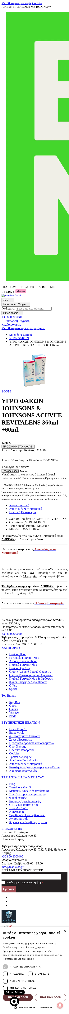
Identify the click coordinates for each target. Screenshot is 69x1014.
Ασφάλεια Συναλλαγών (23, 760)
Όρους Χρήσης (34, 882)
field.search (8, 308)
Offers (13, 685)
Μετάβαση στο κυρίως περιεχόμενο (23, 328)
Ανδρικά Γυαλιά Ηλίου (23, 661)
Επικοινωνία (16, 732)
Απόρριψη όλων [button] (50, 997)
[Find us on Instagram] (10, 901)
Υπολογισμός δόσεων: (15, 467)
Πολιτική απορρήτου (21, 750)
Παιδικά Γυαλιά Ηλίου (23, 664)
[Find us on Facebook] (10, 897)
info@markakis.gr (12, 867)
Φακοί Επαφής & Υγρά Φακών (28, 682)
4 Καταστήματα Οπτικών (24, 736)
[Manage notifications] (60, 1005)
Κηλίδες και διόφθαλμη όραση (28, 822)
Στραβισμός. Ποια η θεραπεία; (27, 815)
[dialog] (34, 970)
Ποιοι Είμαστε (18, 729)
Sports (13, 689)
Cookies (14, 753)
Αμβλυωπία (16, 811)
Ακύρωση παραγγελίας (23, 770)
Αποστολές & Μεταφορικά (25, 763)
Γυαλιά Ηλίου (17, 654)
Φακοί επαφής (17, 797)
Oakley (13, 709)
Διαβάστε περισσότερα (48, 958)
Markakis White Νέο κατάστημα (29, 790)
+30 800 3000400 (12, 633)
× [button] (64, 930)
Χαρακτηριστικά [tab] (19, 505)
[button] (6, 391)
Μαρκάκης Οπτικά (20, 334)
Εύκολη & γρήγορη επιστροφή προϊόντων (34, 767)
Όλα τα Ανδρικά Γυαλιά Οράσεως (30, 671)
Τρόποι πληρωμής (20, 757)
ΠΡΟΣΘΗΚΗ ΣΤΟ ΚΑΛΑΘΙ (18, 446)
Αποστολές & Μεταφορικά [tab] (25, 508)
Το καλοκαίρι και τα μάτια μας (27, 794)
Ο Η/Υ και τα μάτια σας (23, 804)
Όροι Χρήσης (17, 746)
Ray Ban (14, 702)
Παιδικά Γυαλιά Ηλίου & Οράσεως (31, 678)
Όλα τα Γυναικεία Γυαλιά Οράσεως (31, 675)
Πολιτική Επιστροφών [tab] (22, 512)
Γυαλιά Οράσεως (19, 668)
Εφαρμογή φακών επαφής (25, 801)
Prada (12, 716)
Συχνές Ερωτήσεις (20, 739)
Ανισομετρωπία (18, 818)
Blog (12, 784)
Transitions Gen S (20, 787)
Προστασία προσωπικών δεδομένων (31, 743)
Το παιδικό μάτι (18, 808)
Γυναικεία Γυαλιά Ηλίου (24, 657)
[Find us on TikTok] (10, 905)
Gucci (12, 705)
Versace (14, 712)
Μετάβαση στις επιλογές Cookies (22, 3)
